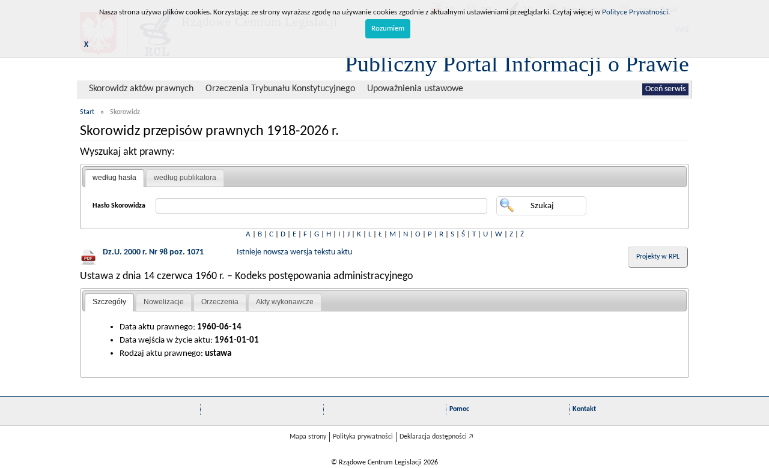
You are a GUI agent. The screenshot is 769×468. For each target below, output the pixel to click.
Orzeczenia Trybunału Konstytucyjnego (280, 89)
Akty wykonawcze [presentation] (285, 302)
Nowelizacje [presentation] (164, 302)
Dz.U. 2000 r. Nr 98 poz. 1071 (153, 252)
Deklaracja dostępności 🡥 (436, 436)
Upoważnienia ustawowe (415, 89)
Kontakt (584, 409)
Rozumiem (387, 28)
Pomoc (459, 409)
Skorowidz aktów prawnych (141, 89)
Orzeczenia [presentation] (220, 302)
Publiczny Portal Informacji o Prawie (517, 63)
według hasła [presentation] (114, 177)
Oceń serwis (665, 89)
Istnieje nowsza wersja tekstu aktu (294, 252)
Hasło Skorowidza (119, 205)
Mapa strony (308, 436)
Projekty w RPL (657, 256)
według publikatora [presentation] (185, 177)
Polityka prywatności (363, 436)
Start (87, 112)
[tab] (114, 178)
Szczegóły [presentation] (109, 302)
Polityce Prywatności (635, 12)
